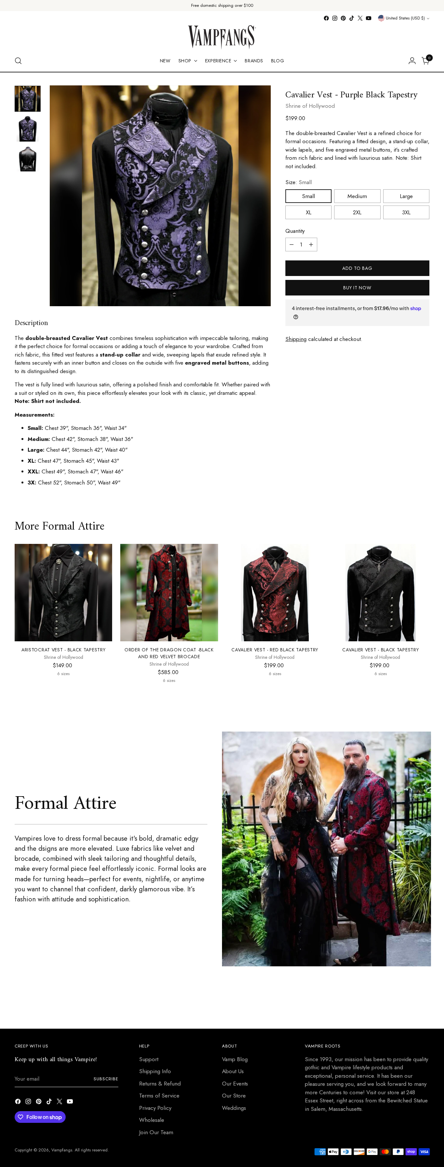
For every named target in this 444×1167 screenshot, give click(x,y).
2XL (357, 212)
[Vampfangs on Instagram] (335, 18)
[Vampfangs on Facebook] (326, 18)
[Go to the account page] (412, 60)
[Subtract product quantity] (291, 244)
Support (148, 1059)
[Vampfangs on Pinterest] (343, 18)
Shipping (296, 339)
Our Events (235, 1083)
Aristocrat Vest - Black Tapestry (63, 649)
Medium (357, 196)
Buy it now (357, 287)
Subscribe (106, 1079)
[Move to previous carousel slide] (408, 1006)
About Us (233, 1071)
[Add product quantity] (311, 244)
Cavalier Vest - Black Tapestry (380, 649)
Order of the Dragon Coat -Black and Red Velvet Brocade (169, 653)
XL (308, 212)
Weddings (234, 1108)
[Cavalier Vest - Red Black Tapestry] (275, 592)
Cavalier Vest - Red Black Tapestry (274, 649)
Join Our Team (156, 1132)
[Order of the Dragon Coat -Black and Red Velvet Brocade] (169, 592)
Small (308, 196)
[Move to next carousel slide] (423, 1006)
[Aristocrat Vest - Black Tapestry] (63, 592)
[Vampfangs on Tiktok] (352, 18)
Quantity (295, 231)
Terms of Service (159, 1095)
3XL (406, 212)
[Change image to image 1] (28, 99)
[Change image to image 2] (28, 129)
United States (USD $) (405, 18)
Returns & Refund (160, 1083)
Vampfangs (61, 1150)
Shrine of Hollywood (310, 106)
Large (406, 196)
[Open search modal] (18, 60)
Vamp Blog (235, 1059)
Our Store (234, 1095)
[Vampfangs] (222, 36)
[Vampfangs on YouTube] (369, 18)
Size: (298, 182)
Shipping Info (155, 1071)
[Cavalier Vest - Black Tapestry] (380, 592)
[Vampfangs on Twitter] (360, 18)
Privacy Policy (155, 1108)
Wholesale (151, 1120)
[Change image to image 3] (28, 158)
